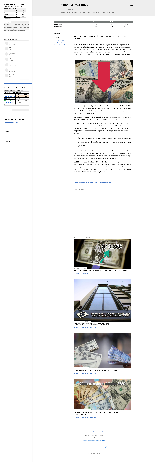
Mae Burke (99, 457)
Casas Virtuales (72, 12)
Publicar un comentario (88, 327)
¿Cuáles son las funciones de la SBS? (92, 324)
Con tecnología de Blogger (95, 453)
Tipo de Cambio (74, 5)
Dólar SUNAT (85, 12)
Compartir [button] (57, 33)
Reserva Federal (59, 42)
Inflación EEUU (59, 40)
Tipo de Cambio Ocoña (11, 122)
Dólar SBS (107, 12)
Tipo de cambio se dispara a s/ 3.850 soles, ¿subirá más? (100, 270)
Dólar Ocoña (96, 12)
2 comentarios (85, 273)
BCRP (25, 29)
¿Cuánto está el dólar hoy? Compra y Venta (96, 370)
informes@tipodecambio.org (95, 431)
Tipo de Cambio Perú (60, 45)
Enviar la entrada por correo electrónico (93, 180)
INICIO (63, 12)
